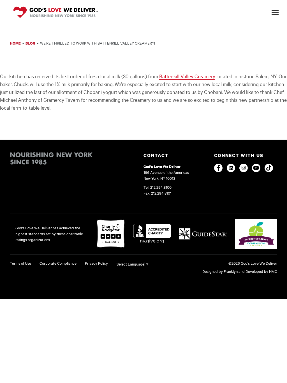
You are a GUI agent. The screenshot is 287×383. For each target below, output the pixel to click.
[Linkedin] (231, 168)
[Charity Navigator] (111, 234)
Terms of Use (20, 263)
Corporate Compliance (58, 263)
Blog (30, 43)
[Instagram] (243, 168)
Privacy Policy (96, 263)
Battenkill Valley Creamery (187, 76)
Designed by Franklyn (220, 271)
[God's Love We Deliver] (55, 12)
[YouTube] (256, 168)
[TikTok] (269, 168)
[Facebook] (218, 168)
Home (15, 43)
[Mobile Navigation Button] (275, 12)
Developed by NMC (261, 271)
